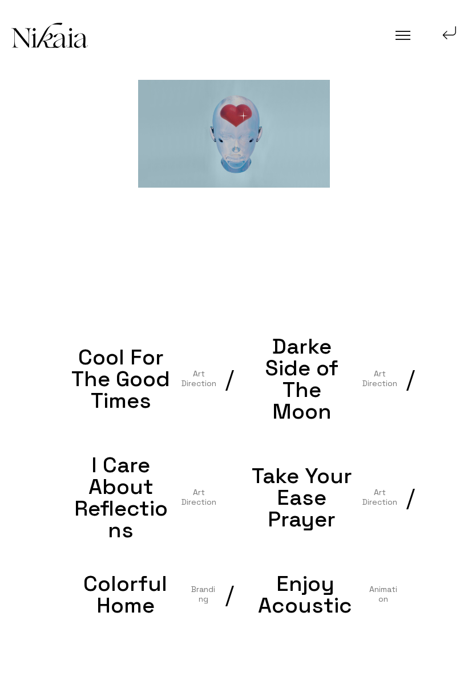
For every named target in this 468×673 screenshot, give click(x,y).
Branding (203, 594)
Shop (37, 202)
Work (37, 135)
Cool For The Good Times (120, 378)
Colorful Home (125, 594)
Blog (36, 169)
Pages (39, 102)
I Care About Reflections (121, 497)
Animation (383, 594)
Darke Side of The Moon (301, 378)
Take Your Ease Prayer (302, 497)
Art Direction (198, 378)
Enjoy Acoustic (305, 594)
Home (38, 69)
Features (44, 236)
